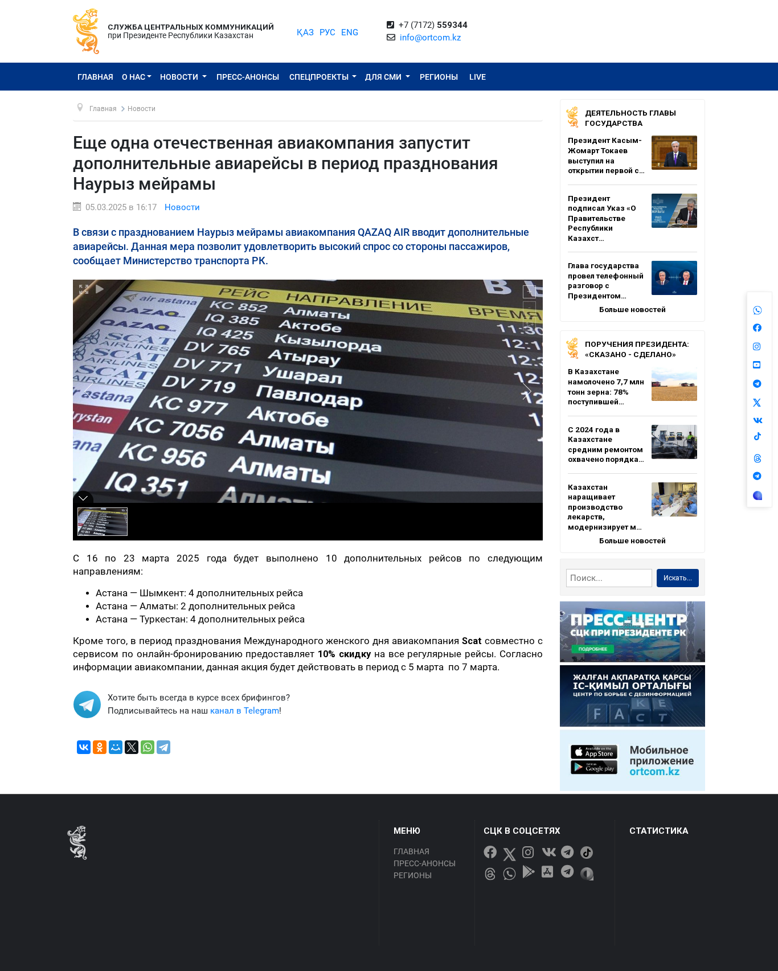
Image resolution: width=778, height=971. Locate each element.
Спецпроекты (319, 76)
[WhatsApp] (147, 747)
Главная (95, 76)
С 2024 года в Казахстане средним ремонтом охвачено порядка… (606, 444)
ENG (349, 32)
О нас (133, 76)
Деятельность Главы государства (630, 118)
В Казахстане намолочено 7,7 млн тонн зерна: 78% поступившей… (606, 386)
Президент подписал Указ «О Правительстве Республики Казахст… (602, 218)
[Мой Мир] (115, 747)
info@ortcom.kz (430, 37)
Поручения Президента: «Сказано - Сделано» (637, 349)
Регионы (439, 76)
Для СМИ (384, 76)
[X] (131, 747)
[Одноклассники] (100, 747)
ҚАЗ (305, 32)
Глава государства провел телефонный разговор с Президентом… (606, 280)
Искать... (678, 578)
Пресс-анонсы (247, 76)
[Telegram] (163, 747)
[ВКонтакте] (84, 747)
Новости (180, 76)
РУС (327, 32)
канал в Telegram (244, 711)
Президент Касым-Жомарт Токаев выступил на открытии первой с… (606, 155)
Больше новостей (632, 309)
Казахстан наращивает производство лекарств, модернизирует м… (605, 506)
